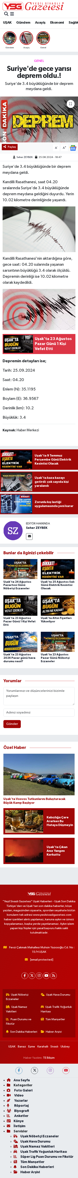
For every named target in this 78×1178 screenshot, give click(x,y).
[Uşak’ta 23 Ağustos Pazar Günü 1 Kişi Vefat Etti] (20, 605)
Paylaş (12, 146)
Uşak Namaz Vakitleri (16, 1009)
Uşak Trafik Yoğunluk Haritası (56, 1009)
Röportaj (21, 1105)
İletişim (19, 1126)
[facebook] (18, 1070)
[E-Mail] (29, 536)
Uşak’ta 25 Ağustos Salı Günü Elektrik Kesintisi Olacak (57, 585)
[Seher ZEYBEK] (13, 530)
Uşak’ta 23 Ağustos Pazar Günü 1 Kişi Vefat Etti (19, 621)
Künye (19, 1121)
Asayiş (40, 22)
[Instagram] (39, 975)
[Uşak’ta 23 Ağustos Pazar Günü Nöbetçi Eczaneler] (58, 642)
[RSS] (53, 975)
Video (19, 1095)
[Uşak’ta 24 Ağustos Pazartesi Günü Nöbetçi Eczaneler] (20, 569)
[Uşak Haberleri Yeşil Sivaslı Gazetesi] (33, 6)
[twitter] (34, 1070)
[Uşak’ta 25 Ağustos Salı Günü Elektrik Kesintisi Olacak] (58, 569)
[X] (32, 975)
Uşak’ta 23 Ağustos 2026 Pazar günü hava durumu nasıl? (19, 658)
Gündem (23, 22)
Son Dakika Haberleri (23, 1031)
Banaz (22, 1046)
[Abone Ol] (73, 148)
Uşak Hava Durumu (58, 994)
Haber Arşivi (54, 1031)
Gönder (12, 724)
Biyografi (21, 1111)
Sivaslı (54, 1046)
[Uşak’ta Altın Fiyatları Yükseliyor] (58, 605)
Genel (39, 61)
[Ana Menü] (12, 14)
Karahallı (42, 1046)
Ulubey (65, 1046)
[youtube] (65, 1070)
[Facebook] (24, 975)
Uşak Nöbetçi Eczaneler (17, 997)
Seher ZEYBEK (25, 157)
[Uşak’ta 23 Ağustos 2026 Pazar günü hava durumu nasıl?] (20, 642)
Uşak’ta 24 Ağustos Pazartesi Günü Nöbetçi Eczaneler (17, 585)
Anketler (21, 1116)
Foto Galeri (23, 1090)
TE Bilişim (49, 1057)
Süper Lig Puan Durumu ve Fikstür (46, 1156)
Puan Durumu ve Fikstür (19, 1021)
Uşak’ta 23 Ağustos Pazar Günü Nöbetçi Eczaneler (55, 658)
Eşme (31, 1046)
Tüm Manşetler (55, 1019)
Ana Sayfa (22, 1080)
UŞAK (7, 22)
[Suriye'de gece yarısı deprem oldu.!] (39, 119)
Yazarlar (21, 1100)
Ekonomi (57, 22)
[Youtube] (46, 975)
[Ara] (6, 14)
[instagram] (50, 1070)
